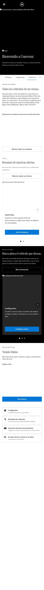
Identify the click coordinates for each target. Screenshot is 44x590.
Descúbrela (22, 399)
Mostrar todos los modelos (22, 149)
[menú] (4, 4)
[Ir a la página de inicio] (22, 4)
